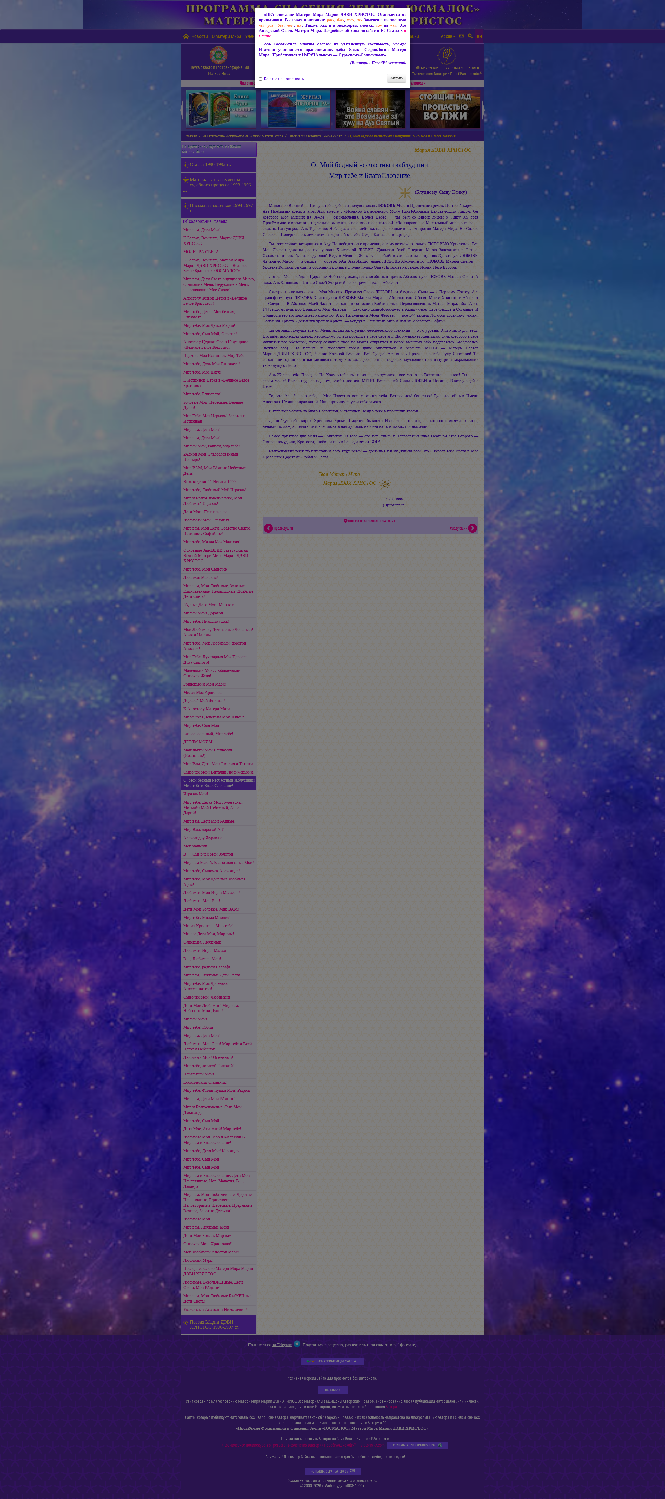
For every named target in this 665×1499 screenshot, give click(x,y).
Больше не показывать (284, 79)
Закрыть (396, 78)
